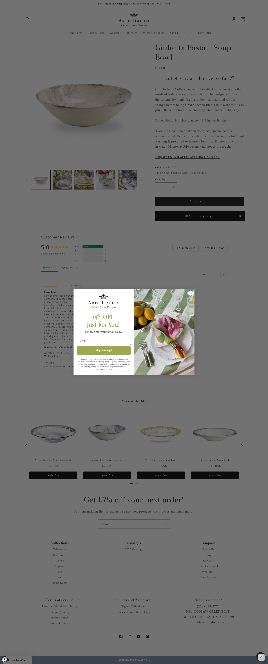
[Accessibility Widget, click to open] (5, 659)
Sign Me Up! (103, 350)
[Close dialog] (190, 293)
